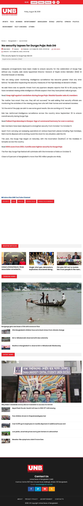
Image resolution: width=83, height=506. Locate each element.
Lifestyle (59, 22)
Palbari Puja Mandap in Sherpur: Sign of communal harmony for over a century (39, 121)
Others (31, 27)
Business (19, 22)
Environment (8, 27)
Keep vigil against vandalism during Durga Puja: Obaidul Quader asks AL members (41, 95)
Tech (12, 22)
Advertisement (46, 499)
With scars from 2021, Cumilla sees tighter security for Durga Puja (34, 147)
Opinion (68, 22)
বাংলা (27, 2)
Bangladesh (42, 22)
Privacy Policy (31, 499)
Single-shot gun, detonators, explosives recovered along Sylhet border (41, 269)
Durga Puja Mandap (45, 201)
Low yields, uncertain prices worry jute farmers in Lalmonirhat (35, 432)
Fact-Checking (21, 27)
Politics (76, 22)
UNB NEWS (56, 49)
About (20, 499)
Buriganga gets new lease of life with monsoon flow (21, 326)
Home (4, 41)
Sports (5, 22)
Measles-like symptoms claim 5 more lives (28, 439)
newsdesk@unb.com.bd (41, 484)
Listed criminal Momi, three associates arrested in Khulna (13, 269)
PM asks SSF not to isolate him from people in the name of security (69, 269)
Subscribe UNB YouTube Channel (16, 197)
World (51, 22)
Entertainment (30, 22)
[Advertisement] (41, 177)
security (6, 201)
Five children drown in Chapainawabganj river (29, 416)
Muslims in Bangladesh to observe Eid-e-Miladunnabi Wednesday (36, 346)
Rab (13, 201)
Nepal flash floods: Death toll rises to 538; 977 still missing (33, 408)
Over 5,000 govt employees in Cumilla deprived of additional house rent (39, 424)
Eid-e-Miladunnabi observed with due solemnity (30, 338)
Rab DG (20, 201)
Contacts (59, 499)
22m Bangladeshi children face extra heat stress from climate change (38, 330)
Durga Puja (31, 201)
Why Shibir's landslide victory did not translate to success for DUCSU (27, 405)
